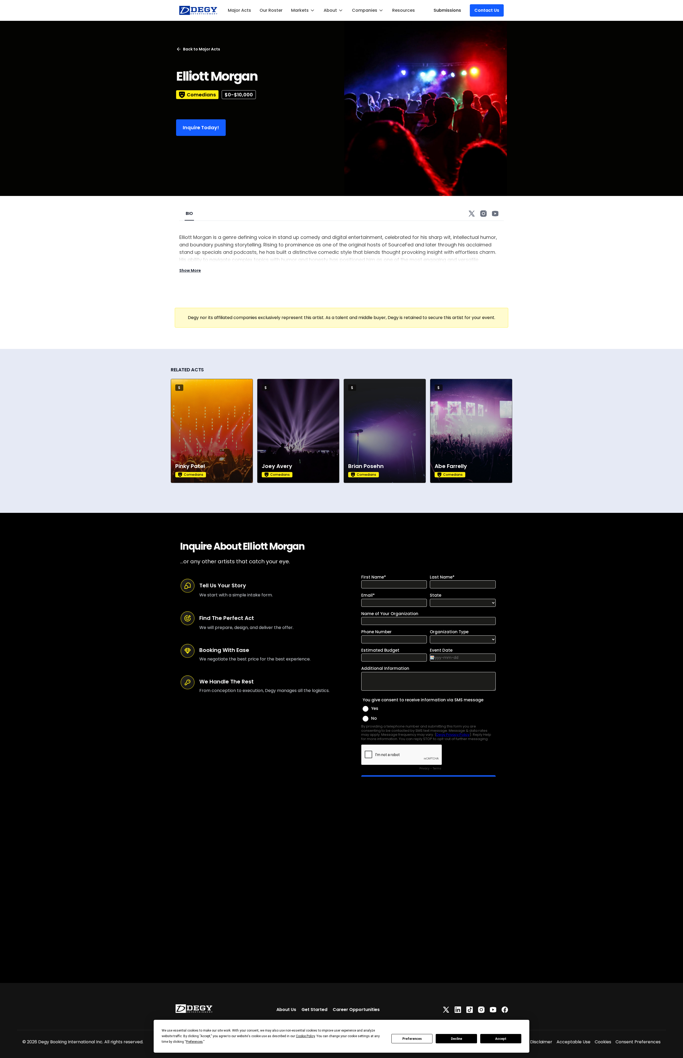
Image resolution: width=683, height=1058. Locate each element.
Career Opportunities (356, 1009)
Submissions (447, 10)
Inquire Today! (201, 127)
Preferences (412, 1039)
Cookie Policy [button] (305, 1036)
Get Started (314, 1009)
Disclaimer (541, 1042)
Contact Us (486, 10)
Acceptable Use (573, 1042)
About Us (286, 1009)
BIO (189, 213)
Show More (190, 270)
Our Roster (271, 10)
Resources (403, 10)
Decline (456, 1039)
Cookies (603, 1042)
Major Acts (239, 10)
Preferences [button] (194, 1042)
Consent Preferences (638, 1042)
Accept (500, 1039)
